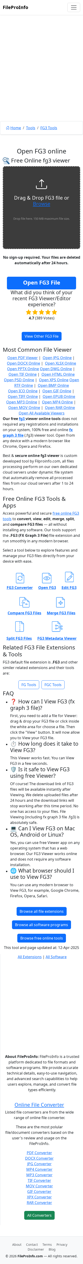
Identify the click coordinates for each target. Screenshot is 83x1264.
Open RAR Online (60, 407)
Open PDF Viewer (22, 357)
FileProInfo (15, 7)
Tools (30, 127)
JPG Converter (39, 1163)
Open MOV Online (24, 407)
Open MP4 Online (57, 402)
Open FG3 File (41, 282)
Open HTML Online (58, 374)
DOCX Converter (39, 1158)
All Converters (39, 1215)
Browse (41, 203)
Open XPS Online (53, 379)
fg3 (22, 418)
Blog (52, 1249)
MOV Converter (39, 1186)
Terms (47, 1244)
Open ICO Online (23, 390)
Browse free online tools (41, 938)
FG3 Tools (48, 127)
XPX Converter (39, 1197)
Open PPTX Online (23, 368)
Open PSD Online (19, 379)
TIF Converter (39, 1180)
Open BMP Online (53, 385)
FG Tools (28, 684)
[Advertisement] (41, 78)
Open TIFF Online (23, 396)
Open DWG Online (56, 368)
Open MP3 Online (21, 402)
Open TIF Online (23, 374)
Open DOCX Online (23, 363)
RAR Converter (39, 1202)
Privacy (61, 1244)
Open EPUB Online (59, 396)
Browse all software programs (41, 924)
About (16, 1244)
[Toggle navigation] (73, 7)
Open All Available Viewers (42, 413)
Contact (32, 1244)
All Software (56, 956)
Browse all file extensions (42, 911)
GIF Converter (39, 1191)
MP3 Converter (39, 1174)
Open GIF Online (56, 390)
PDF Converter (39, 1152)
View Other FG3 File (42, 336)
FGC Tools (53, 684)
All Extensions (30, 956)
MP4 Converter (39, 1169)
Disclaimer (36, 1249)
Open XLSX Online (60, 363)
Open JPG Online (57, 357)
